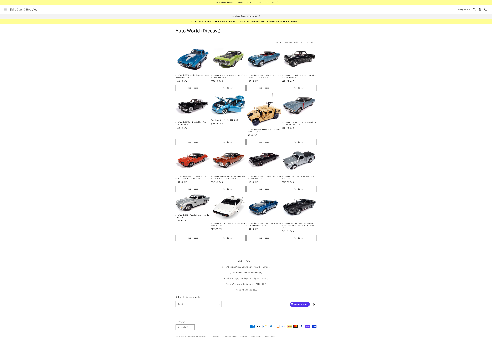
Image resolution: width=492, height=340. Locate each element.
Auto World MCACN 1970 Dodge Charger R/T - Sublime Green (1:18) (228, 76)
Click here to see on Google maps (246, 272)
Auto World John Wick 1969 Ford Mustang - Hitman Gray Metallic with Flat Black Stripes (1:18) (298, 225)
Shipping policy (256, 336)
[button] (5, 9)
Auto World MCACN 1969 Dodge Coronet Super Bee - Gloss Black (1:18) (264, 177)
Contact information (230, 336)
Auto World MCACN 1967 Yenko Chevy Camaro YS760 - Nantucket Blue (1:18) (264, 76)
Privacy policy (215, 336)
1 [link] (239, 251)
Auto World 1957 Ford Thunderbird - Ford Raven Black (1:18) (191, 123)
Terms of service (269, 336)
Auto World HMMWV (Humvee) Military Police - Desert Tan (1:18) (263, 131)
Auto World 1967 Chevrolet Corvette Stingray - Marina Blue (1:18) (193, 76)
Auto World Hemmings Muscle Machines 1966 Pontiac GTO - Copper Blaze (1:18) (228, 177)
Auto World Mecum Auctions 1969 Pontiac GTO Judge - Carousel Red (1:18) (191, 177)
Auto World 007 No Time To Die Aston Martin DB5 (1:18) (192, 216)
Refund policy (243, 336)
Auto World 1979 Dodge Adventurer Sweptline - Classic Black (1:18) (299, 76)
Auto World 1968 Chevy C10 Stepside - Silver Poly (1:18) (298, 177)
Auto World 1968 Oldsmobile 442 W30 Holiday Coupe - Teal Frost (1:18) (299, 123)
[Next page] (253, 251)
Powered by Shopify (201, 336)
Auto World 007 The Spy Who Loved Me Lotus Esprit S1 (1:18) (228, 224)
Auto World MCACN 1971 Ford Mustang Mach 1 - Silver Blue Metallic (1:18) (264, 224)
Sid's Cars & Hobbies (188, 336)
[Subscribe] (219, 304)
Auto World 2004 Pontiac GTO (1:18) (224, 120)
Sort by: (279, 42)
